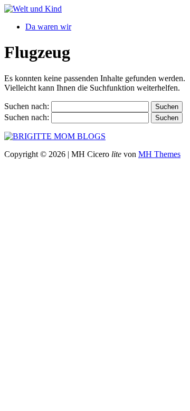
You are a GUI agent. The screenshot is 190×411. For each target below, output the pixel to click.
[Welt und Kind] (33, 8)
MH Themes (159, 154)
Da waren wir (48, 26)
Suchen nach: (26, 106)
